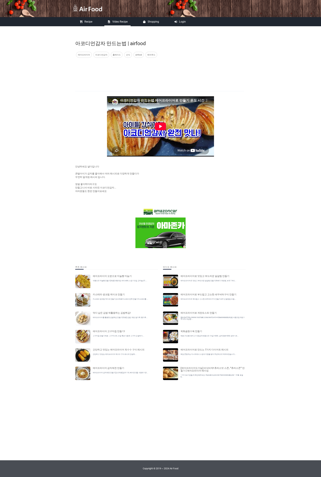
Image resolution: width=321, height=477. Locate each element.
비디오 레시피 (170, 266)
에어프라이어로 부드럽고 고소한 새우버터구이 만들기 (208, 294)
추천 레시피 (81, 266)
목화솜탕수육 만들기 (191, 331)
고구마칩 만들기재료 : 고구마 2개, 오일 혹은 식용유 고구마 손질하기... (118, 336)
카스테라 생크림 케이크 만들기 (109, 294)
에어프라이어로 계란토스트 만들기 (199, 312)
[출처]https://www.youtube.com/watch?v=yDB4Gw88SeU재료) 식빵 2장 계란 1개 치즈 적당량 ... (213, 318)
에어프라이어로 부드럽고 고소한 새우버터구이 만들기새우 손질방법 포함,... (208, 299)
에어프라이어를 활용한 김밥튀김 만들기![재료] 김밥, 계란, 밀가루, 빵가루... (120, 317)
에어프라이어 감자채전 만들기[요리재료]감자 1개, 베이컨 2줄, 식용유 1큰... (120, 373)
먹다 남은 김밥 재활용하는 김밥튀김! (112, 312)
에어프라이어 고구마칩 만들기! (109, 331)
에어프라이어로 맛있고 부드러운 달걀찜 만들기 (205, 276)
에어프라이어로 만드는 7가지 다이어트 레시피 (204, 349)
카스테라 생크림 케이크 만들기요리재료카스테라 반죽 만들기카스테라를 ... (120, 299)
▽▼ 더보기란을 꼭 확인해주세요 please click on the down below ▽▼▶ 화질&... (212, 376)
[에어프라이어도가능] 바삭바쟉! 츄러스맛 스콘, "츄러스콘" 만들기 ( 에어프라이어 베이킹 (213, 369)
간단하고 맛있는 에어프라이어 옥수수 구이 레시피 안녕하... (114, 354)
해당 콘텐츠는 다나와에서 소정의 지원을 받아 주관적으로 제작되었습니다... (208, 354)
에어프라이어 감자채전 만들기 (108, 367)
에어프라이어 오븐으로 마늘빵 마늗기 (112, 276)
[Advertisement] (159, 71)
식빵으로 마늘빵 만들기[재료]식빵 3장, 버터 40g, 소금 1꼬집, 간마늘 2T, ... (120, 281)
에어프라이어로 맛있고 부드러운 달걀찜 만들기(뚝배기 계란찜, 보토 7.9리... (208, 281)
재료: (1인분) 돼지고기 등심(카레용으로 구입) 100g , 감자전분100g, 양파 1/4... (210, 336)
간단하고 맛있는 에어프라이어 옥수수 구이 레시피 (118, 349)
